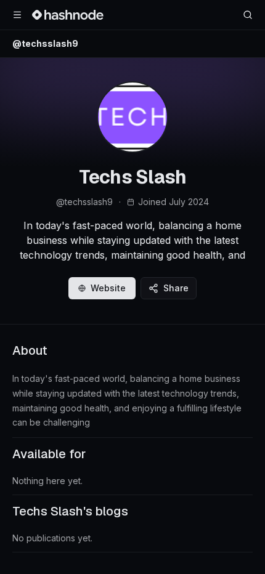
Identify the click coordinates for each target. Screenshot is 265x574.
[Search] (248, 15)
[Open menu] (17, 15)
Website (108, 288)
